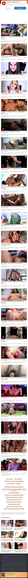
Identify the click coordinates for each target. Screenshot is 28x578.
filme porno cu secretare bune (14, 499)
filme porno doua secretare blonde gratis (14, 508)
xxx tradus (18, 483)
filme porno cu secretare (14, 504)
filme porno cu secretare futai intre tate (14, 495)
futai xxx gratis (18, 479)
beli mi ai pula (10, 483)
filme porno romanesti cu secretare (14, 497)
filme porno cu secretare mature (14, 506)
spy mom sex (9, 479)
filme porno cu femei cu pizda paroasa (14, 481)
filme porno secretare (14, 492)
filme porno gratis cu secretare (14, 502)
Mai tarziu (8, 8)
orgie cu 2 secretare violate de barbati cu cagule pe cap (14, 490)
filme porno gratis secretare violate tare (14, 487)
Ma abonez (20, 8)
